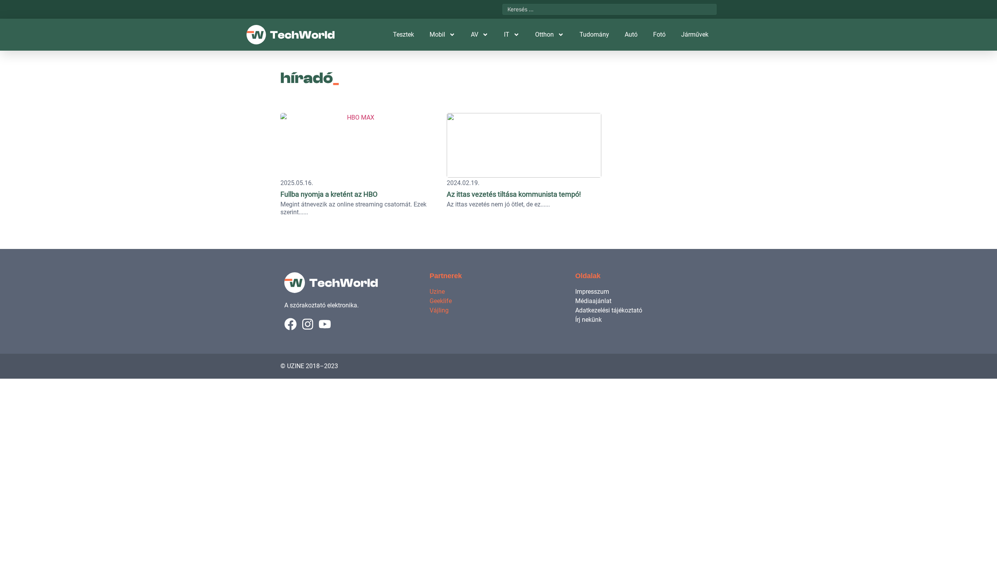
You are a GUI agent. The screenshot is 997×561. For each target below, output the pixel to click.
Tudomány (594, 34)
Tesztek (403, 34)
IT (506, 34)
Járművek (694, 34)
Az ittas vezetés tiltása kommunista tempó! (514, 194)
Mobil (437, 34)
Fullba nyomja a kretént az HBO (328, 194)
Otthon (544, 34)
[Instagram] (307, 324)
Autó (631, 34)
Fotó (659, 34)
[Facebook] (290, 324)
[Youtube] (325, 324)
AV (474, 34)
